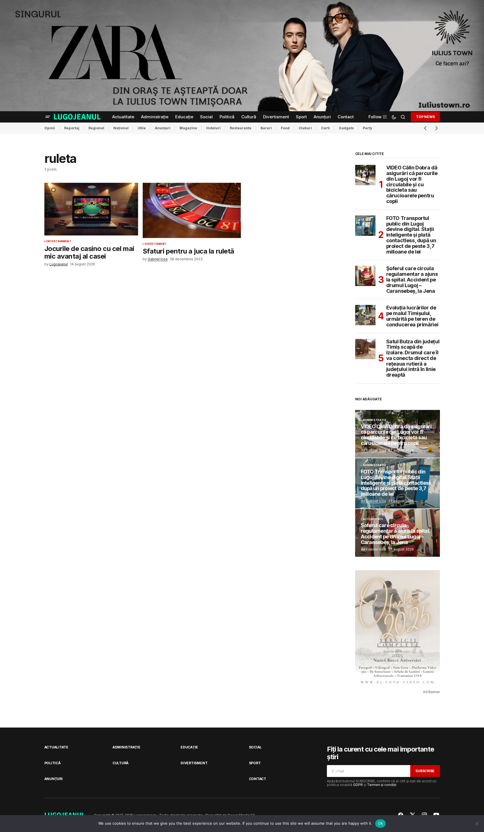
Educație (189, 747)
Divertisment (156, 244)
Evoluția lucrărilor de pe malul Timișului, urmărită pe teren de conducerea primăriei (412, 316)
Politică (52, 763)
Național (121, 128)
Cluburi (305, 128)
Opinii (49, 128)
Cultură (120, 763)
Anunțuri (162, 128)
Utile (142, 128)
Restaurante (240, 128)
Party (367, 128)
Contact (257, 779)
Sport (255, 763)
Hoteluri (213, 128)
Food (285, 128)
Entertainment (58, 241)
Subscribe (425, 771)
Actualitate (373, 519)
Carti (325, 128)
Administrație (374, 420)
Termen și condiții (381, 785)
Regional (96, 128)
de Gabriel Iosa (373, 450)
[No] (477, 823)
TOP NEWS (425, 117)
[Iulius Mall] (242, 55)
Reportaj (71, 128)
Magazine (188, 128)
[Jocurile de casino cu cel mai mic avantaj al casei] (91, 209)
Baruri (266, 128)
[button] (47, 116)
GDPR (358, 785)
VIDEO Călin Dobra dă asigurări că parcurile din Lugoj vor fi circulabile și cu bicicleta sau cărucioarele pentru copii (412, 184)
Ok (380, 823)
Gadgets (346, 128)
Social (255, 747)
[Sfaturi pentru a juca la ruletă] (192, 210)
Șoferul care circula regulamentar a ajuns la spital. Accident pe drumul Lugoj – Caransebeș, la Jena (412, 280)
